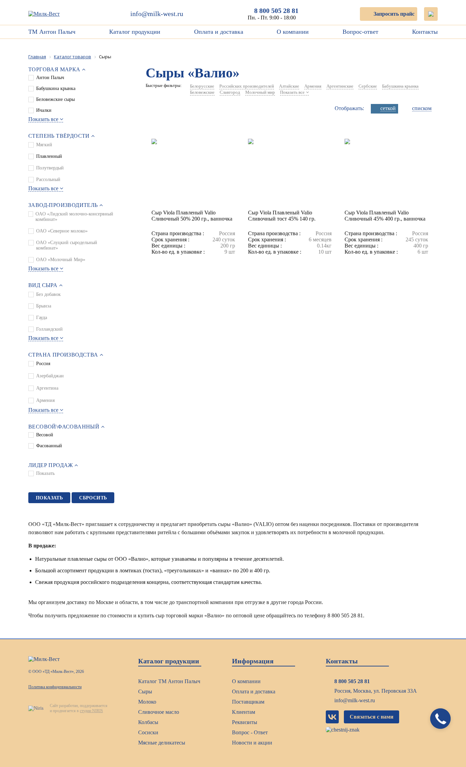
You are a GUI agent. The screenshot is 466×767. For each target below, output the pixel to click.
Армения (312, 86)
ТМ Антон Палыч (51, 31)
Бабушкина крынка (400, 86)
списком (422, 108)
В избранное (174, 132)
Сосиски (148, 732)
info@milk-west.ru (156, 13)
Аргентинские (339, 86)
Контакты (425, 31)
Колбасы (148, 722)
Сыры (145, 691)
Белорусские (202, 86)
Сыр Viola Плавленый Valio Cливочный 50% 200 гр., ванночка (191, 216)
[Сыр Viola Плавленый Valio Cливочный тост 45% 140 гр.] (290, 174)
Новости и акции (252, 743)
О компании (293, 31)
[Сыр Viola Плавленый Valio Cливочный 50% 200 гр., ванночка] (193, 174)
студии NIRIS (91, 710)
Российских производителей (246, 86)
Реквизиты (244, 722)
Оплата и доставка (218, 31)
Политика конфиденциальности (55, 687)
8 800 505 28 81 (276, 10)
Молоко (147, 702)
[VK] (332, 716)
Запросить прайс (394, 14)
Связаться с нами (371, 717)
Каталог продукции (134, 31)
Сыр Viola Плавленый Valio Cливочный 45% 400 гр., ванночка (385, 216)
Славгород (230, 92)
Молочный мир (260, 92)
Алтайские (289, 86)
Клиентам (243, 712)
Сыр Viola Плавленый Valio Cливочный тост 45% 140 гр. (282, 216)
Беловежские (202, 92)
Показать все (43, 119)
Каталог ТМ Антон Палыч (169, 681)
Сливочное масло (158, 712)
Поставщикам (248, 702)
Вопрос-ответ (360, 31)
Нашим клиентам (302, 47)
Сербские (368, 86)
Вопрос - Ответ (250, 732)
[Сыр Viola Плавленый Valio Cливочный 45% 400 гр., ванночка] (386, 174)
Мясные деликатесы (161, 743)
